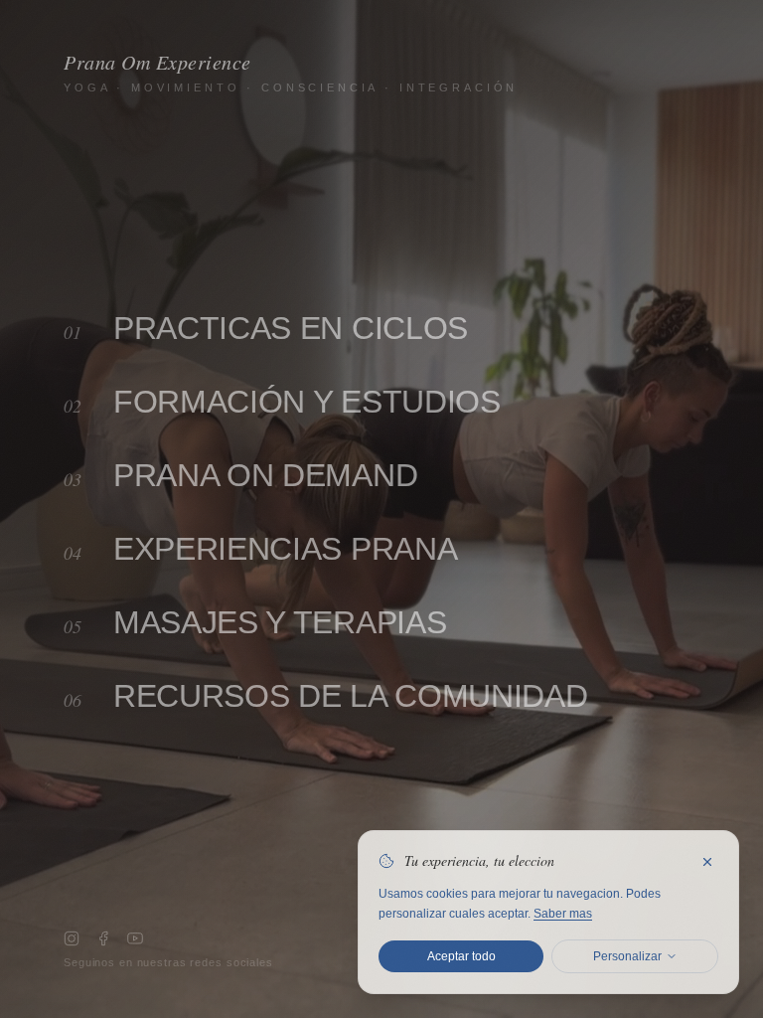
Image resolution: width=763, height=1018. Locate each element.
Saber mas (563, 914)
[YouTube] (135, 938)
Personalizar (627, 956)
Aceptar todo (461, 956)
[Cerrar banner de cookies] (707, 862)
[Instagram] (71, 938)
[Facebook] (103, 938)
